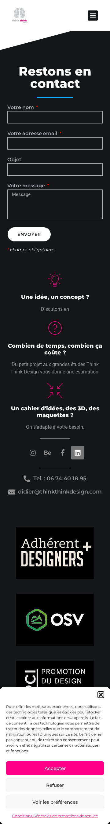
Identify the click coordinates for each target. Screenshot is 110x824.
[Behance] (47, 452)
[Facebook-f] (62, 452)
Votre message (26, 186)
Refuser (55, 785)
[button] (101, 695)
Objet (14, 159)
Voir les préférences (55, 802)
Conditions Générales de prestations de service (55, 816)
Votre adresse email (33, 133)
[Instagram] (32, 452)
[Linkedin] (77, 452)
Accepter (55, 768)
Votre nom (21, 107)
